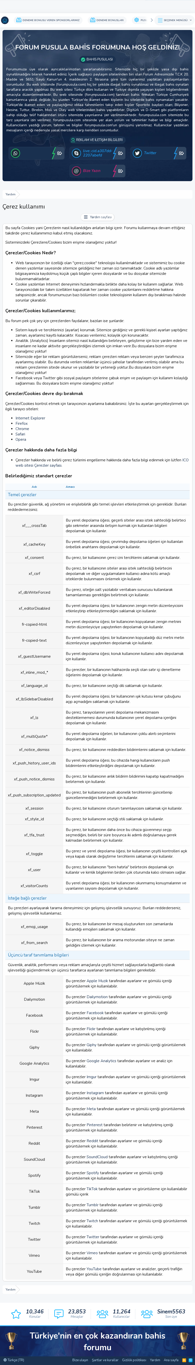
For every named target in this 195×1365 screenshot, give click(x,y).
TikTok (92, 1188)
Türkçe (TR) (15, 1360)
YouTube (94, 1269)
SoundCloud (97, 1156)
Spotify (93, 1172)
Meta (91, 1108)
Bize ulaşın (80, 1360)
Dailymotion (97, 996)
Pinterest (95, 1124)
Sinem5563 (171, 1311)
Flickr (91, 1028)
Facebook (95, 1012)
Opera (20, 439)
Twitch (92, 1220)
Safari (20, 434)
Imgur (91, 1076)
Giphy (91, 1044)
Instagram (95, 1092)
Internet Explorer (30, 418)
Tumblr (93, 1204)
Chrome (22, 428)
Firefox (21, 423)
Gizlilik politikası (134, 1360)
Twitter (93, 1237)
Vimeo (92, 1253)
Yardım (155, 1360)
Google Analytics (101, 1060)
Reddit (92, 1140)
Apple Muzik (97, 980)
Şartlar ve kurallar (105, 1360)
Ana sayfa (171, 1360)
